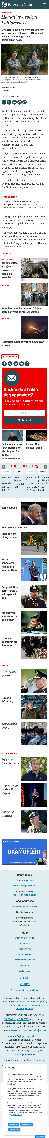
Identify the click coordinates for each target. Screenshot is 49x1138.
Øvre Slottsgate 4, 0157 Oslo (24, 906)
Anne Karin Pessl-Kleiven (24, 895)
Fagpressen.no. (16, 1115)
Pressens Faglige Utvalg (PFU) (22, 1036)
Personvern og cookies (24, 960)
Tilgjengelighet (25, 954)
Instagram (25, 971)
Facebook (24, 965)
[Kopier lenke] (24, 102)
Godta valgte (26, 1124)
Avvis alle (13, 1124)
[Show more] (44, 196)
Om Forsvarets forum (24, 938)
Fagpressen (39, 1060)
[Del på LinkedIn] (14, 101)
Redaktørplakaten (24, 1009)
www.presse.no (24, 1054)
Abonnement (25, 949)
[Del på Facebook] (3, 101)
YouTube (25, 984)
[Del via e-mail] (19, 101)
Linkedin (25, 977)
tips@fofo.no (28, 880)
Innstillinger (40, 1136)
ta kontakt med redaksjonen (26, 1030)
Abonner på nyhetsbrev (24, 990)
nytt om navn (10, 357)
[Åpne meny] (44, 4)
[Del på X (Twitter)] (9, 101)
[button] (3, 467)
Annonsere (24, 943)
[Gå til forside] (20, 4)
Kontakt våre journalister (24, 886)
